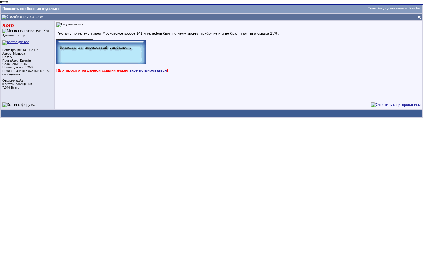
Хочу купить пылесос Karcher (399, 8)
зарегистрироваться (148, 70)
